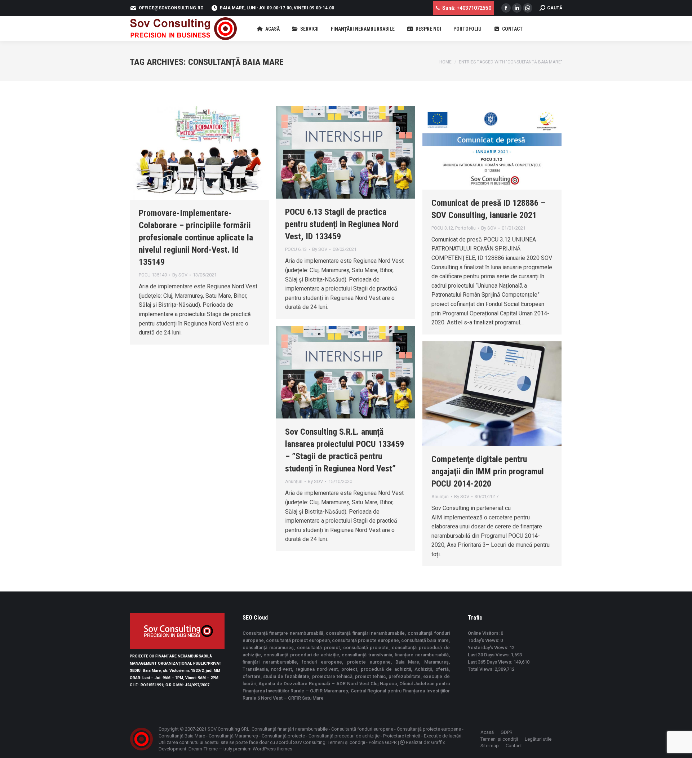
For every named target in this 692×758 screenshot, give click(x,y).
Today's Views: (484, 640)
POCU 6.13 (296, 249)
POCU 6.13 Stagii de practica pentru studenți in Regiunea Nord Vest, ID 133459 (342, 224)
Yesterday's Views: (488, 647)
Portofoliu (465, 228)
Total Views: (481, 669)
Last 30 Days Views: (489, 654)
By (179, 275)
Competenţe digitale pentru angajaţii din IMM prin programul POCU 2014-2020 (487, 471)
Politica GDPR (383, 742)
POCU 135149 (153, 275)
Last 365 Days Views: (490, 662)
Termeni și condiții (346, 742)
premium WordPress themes (262, 749)
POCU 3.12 (442, 228)
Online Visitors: (484, 633)
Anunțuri (293, 481)
